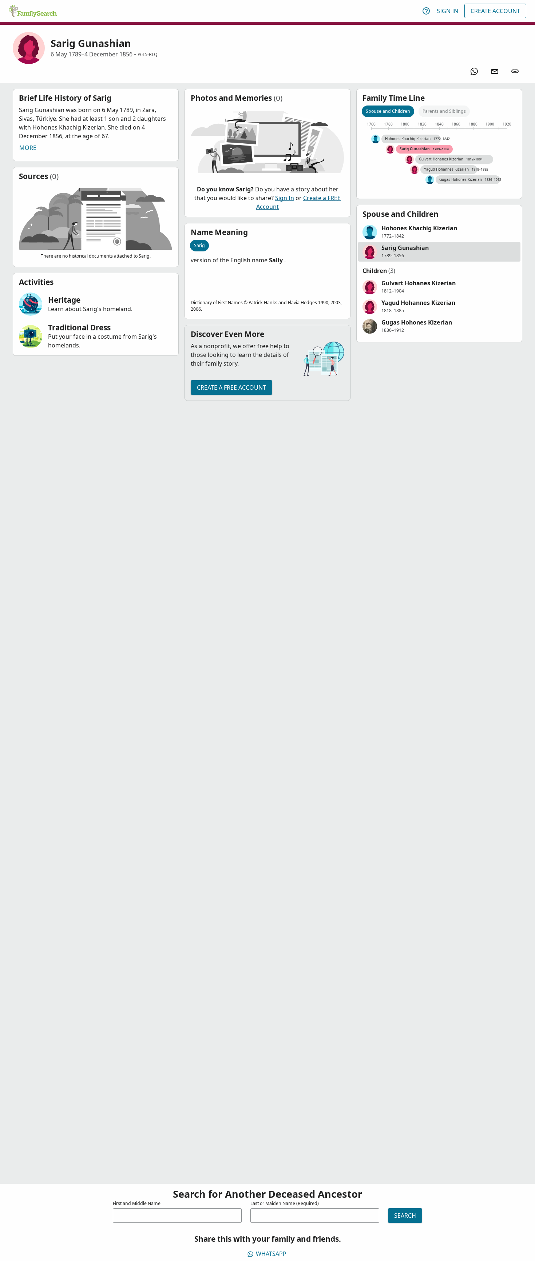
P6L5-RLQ (148, 54)
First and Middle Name (136, 1203)
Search (405, 1216)
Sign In (447, 11)
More (27, 148)
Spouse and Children (388, 111)
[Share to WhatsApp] (474, 71)
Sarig (199, 245)
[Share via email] (494, 71)
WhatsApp (271, 1254)
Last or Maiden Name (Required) (284, 1203)
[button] (439, 232)
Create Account (495, 11)
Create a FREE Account (231, 387)
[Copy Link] (515, 71)
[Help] (426, 11)
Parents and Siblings (444, 111)
